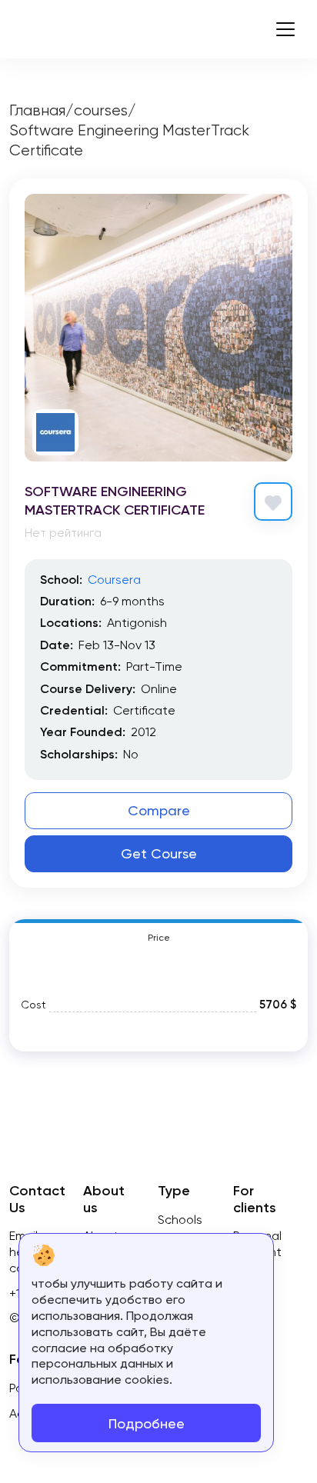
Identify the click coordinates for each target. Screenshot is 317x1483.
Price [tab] (159, 937)
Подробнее (146, 1423)
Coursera (114, 579)
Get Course (159, 853)
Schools (180, 1219)
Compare (159, 810)
